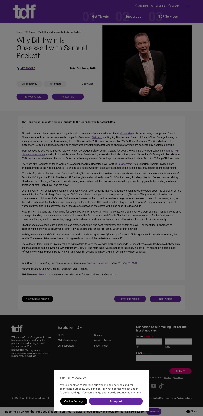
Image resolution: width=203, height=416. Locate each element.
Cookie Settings (73, 401)
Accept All (116, 401)
